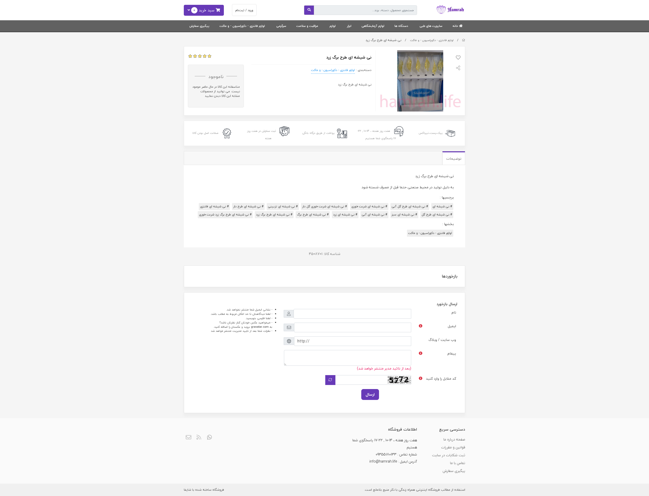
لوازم (333, 26)
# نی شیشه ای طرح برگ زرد (274, 214)
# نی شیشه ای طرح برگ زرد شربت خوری (225, 214)
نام (454, 312)
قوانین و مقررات (453, 447)
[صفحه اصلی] (463, 40)
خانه (456, 26)
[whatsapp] (209, 438)
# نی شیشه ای (442, 206)
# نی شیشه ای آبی (374, 214)
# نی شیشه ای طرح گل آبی (410, 206)
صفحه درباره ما (454, 439)
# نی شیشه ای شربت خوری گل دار (324, 206)
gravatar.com (260, 326)
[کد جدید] (330, 380)
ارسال (370, 394)
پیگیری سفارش (199, 26)
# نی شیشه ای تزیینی (283, 206)
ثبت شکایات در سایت (448, 455)
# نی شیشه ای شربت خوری (369, 206)
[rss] (199, 438)
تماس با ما (457, 463)
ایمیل (452, 326)
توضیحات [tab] (453, 158)
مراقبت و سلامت (307, 26)
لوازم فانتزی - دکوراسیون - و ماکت (242, 26)
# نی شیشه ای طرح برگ (313, 214)
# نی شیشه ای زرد (345, 214)
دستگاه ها (401, 26)
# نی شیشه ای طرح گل (437, 214)
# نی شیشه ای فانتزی (214, 206)
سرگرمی (281, 26)
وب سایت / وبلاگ (442, 340)
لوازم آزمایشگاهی (373, 26)
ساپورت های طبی (431, 26)
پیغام (451, 353)
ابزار (349, 26)
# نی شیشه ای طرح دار (248, 206)
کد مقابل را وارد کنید (441, 378)
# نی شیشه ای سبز (404, 214)
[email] (188, 438)
